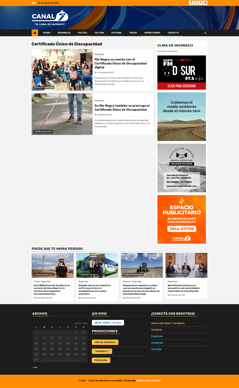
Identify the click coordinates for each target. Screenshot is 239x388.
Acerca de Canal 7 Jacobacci (168, 323)
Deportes (127, 281)
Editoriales (101, 360)
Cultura (99, 33)
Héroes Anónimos (105, 342)
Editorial (116, 33)
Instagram (157, 342)
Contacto (173, 33)
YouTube (156, 349)
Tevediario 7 (102, 351)
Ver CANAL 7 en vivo (109, 322)
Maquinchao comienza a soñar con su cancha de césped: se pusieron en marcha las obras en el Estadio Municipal (141, 289)
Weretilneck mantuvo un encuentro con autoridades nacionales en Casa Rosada (184, 288)
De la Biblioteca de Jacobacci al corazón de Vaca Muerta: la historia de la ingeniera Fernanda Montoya (52, 289)
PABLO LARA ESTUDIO (149, 380)
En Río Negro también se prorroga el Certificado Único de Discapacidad (122, 108)
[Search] (205, 33)
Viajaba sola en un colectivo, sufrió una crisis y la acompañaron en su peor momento (94, 289)
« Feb (34, 367)
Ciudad (46, 33)
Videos (133, 33)
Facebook (157, 336)
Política (82, 33)
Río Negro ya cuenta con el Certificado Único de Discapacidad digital (121, 63)
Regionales (64, 33)
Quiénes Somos (152, 33)
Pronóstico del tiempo (167, 51)
